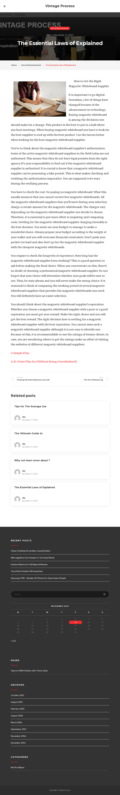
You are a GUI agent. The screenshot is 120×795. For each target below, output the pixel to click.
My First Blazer (18, 767)
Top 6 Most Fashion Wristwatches (27, 571)
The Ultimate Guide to (28, 433)
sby (48, 34)
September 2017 (18, 729)
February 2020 (17, 708)
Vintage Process (60, 6)
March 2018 (16, 722)
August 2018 (17, 715)
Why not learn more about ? (32, 460)
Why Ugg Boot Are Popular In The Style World (32, 557)
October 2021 (17, 695)
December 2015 (18, 742)
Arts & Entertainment (59, 28)
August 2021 (17, 702)
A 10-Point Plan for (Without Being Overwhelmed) (44, 361)
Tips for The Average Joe (30, 406)
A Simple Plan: (20, 353)
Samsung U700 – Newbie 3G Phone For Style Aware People (38, 578)
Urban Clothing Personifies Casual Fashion (30, 551)
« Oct (13, 641)
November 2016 (18, 736)
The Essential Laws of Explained (34, 487)
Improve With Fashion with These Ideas (29, 670)
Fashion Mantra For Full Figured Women (29, 564)
